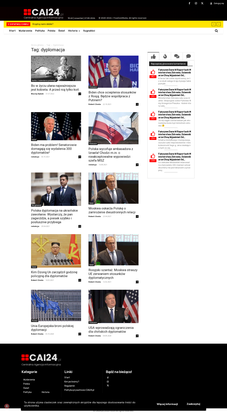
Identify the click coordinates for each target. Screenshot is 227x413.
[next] (219, 24)
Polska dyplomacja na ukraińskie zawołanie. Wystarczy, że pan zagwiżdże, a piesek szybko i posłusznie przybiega (54, 216)
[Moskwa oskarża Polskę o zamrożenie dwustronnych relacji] (113, 188)
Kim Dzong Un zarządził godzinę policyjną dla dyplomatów (54, 274)
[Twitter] (202, 3)
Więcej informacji (167, 404)
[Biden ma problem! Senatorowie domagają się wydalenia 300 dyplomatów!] (56, 126)
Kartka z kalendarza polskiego (44, 80)
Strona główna (37, 45)
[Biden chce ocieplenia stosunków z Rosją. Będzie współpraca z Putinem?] (113, 72)
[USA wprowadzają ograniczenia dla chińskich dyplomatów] (113, 307)
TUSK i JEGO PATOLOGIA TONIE (49, 24)
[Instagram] (196, 3)
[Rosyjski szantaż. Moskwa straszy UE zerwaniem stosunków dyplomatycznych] (113, 250)
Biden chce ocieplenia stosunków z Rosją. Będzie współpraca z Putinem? (112, 96)
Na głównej (36, 205)
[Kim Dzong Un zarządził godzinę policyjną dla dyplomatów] (56, 251)
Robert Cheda (94, 104)
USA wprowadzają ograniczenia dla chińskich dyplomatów (111, 329)
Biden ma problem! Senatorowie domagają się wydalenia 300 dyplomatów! (54, 148)
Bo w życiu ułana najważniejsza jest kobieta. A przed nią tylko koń (55, 87)
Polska (34, 321)
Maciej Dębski (37, 94)
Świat (34, 140)
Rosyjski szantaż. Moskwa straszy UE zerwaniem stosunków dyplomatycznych (112, 274)
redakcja (35, 157)
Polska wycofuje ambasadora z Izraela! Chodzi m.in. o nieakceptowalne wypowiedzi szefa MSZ (110, 154)
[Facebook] (189, 3)
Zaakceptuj (193, 403)
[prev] (214, 24)
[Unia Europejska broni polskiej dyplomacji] (56, 306)
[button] (216, 31)
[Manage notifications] (6, 406)
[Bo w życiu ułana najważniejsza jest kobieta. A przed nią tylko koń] (56, 69)
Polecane (93, 87)
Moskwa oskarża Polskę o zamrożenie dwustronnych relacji (112, 210)
